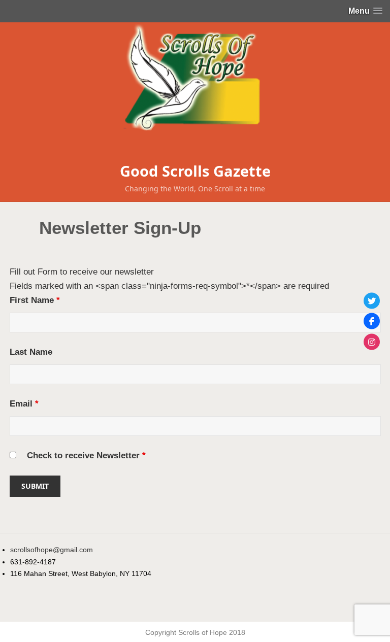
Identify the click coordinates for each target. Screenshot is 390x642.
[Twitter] (372, 300)
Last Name (31, 352)
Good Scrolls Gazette (195, 171)
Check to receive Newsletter (86, 455)
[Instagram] (372, 341)
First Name (35, 300)
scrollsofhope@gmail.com (51, 550)
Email (24, 404)
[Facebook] (372, 321)
